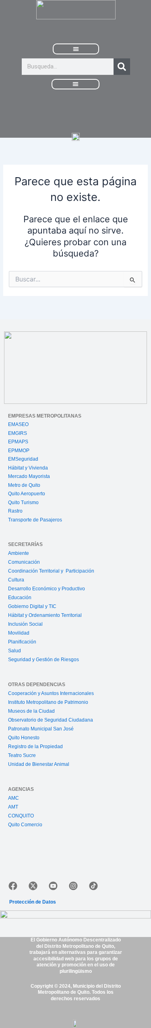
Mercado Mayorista (29, 476)
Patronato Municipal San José (41, 729)
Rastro (15, 511)
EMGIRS (17, 433)
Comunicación (24, 562)
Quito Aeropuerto (26, 493)
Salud (14, 651)
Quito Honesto (23, 737)
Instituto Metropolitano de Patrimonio (48, 702)
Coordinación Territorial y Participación (51, 571)
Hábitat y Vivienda (28, 468)
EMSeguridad (23, 459)
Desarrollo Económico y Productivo (46, 589)
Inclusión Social (25, 624)
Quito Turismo (23, 502)
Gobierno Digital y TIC (32, 606)
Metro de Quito (24, 485)
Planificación (22, 642)
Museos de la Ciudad (31, 711)
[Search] (122, 66)
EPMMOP (18, 450)
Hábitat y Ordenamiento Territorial (45, 615)
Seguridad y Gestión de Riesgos (43, 659)
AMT (13, 807)
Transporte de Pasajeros (35, 520)
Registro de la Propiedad (35, 746)
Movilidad (18, 633)
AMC (13, 798)
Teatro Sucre (22, 755)
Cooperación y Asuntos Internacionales (51, 693)
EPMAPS (18, 442)
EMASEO (18, 424)
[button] (76, 48)
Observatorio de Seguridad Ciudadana (50, 720)
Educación (19, 597)
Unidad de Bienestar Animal (38, 764)
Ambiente (18, 553)
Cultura (16, 580)
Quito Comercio (25, 824)
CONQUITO (21, 816)
